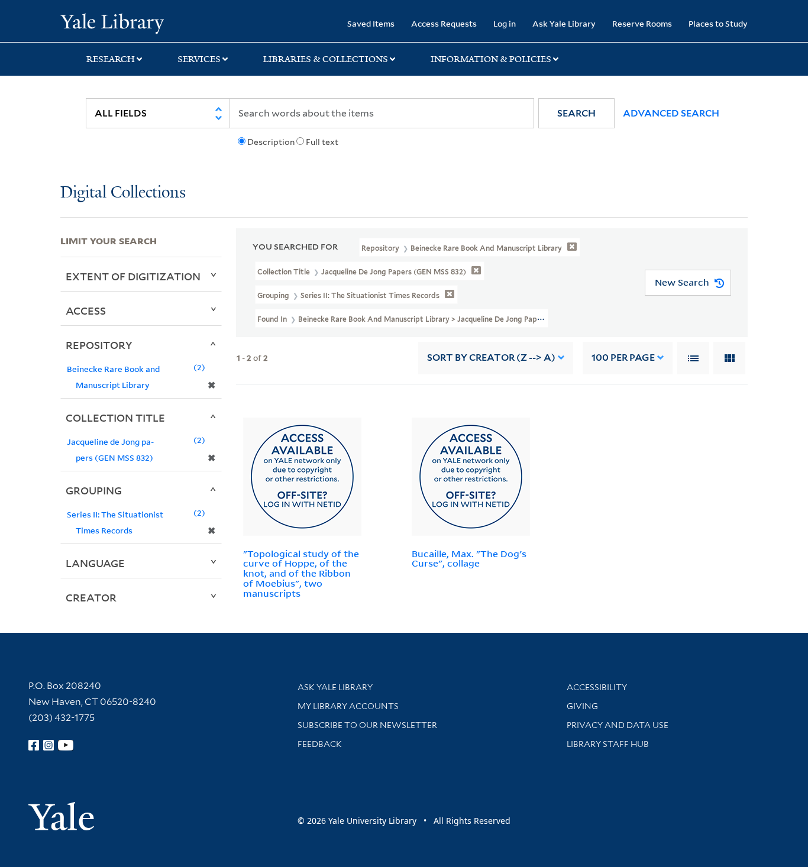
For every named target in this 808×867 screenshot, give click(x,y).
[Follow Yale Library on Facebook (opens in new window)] (33, 745)
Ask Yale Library (564, 23)
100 (623, 357)
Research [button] (110, 59)
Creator (91, 597)
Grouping (94, 490)
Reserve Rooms (642, 23)
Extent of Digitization (133, 276)
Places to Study (718, 23)
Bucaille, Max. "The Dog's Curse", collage (469, 559)
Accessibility (597, 687)
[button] (576, 113)
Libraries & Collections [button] (325, 59)
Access (86, 310)
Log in (504, 23)
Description (271, 142)
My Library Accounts (348, 706)
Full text (322, 142)
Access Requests (444, 23)
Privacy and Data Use (617, 725)
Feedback (320, 744)
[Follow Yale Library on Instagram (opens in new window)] (48, 745)
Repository (99, 345)
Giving (582, 706)
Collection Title (115, 417)
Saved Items (371, 23)
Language (95, 563)
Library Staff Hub (608, 744)
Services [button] (199, 59)
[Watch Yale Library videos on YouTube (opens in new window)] (65, 745)
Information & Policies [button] (491, 59)
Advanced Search (671, 113)
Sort (491, 357)
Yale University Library (111, 22)
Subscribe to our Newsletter (367, 725)
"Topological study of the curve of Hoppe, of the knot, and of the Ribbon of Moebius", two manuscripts (301, 573)
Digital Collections (123, 193)
